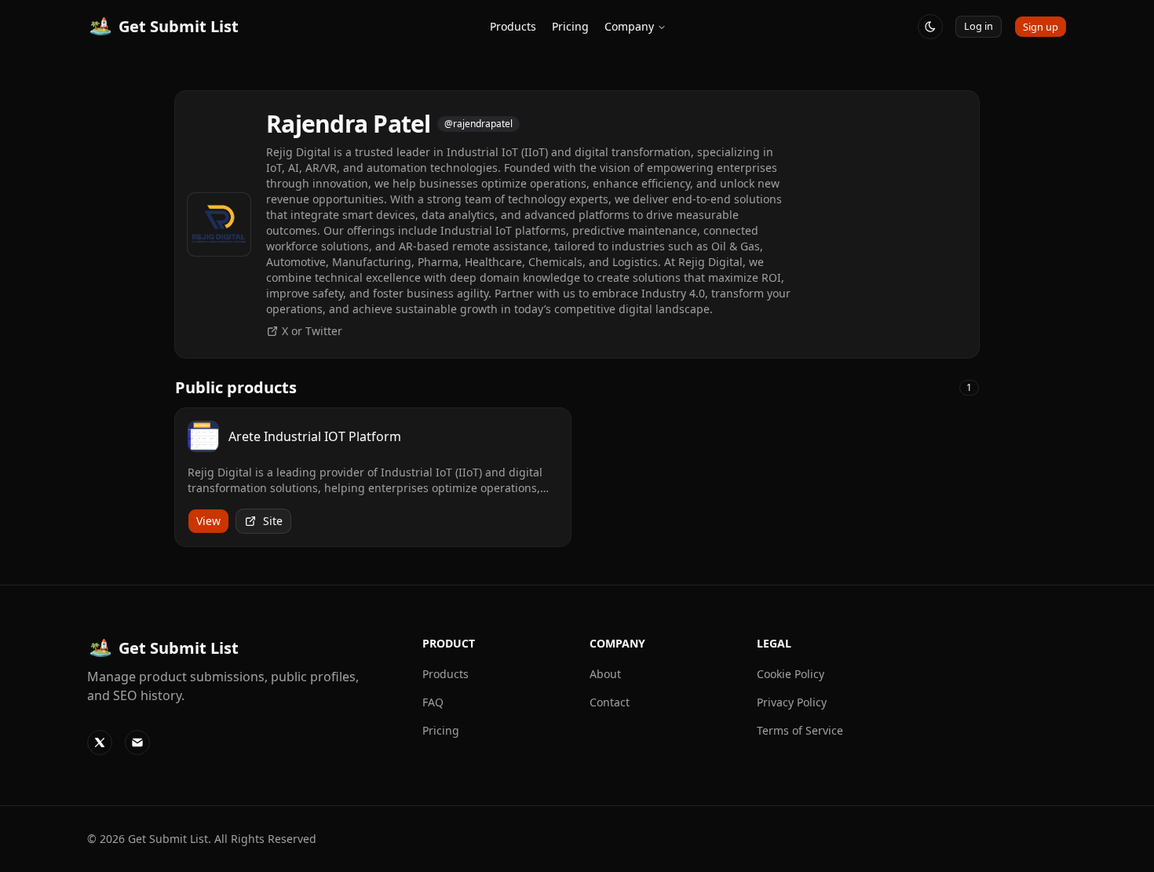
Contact (610, 702)
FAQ (433, 702)
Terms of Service (800, 730)
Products (513, 26)
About (605, 673)
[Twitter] (99, 742)
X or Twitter (312, 330)
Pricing (570, 26)
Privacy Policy (792, 702)
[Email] (137, 742)
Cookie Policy (790, 673)
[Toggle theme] (930, 26)
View (208, 520)
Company (629, 26)
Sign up (1040, 27)
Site (273, 520)
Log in (978, 26)
